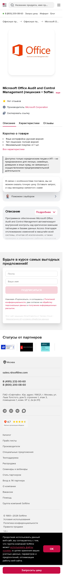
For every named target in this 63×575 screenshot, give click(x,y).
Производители (11, 446)
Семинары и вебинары (15, 469)
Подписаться (31, 290)
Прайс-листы (10, 440)
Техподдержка (10, 457)
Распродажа (9, 463)
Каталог (7, 435)
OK (52, 548)
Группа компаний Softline (16, 503)
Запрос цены (31, 13)
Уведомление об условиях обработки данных (27, 319)
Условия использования (16, 519)
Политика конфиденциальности (20, 523)
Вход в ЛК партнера (14, 480)
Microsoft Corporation (36, 107)
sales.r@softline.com (15, 372)
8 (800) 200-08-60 (14, 13)
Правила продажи (13, 526)
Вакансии (8, 492)
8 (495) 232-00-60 (14, 381)
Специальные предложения (18, 452)
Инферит (44, 13)
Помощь (7, 497)
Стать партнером (12, 474)
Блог (52, 13)
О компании (9, 486)
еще (58, 92)
